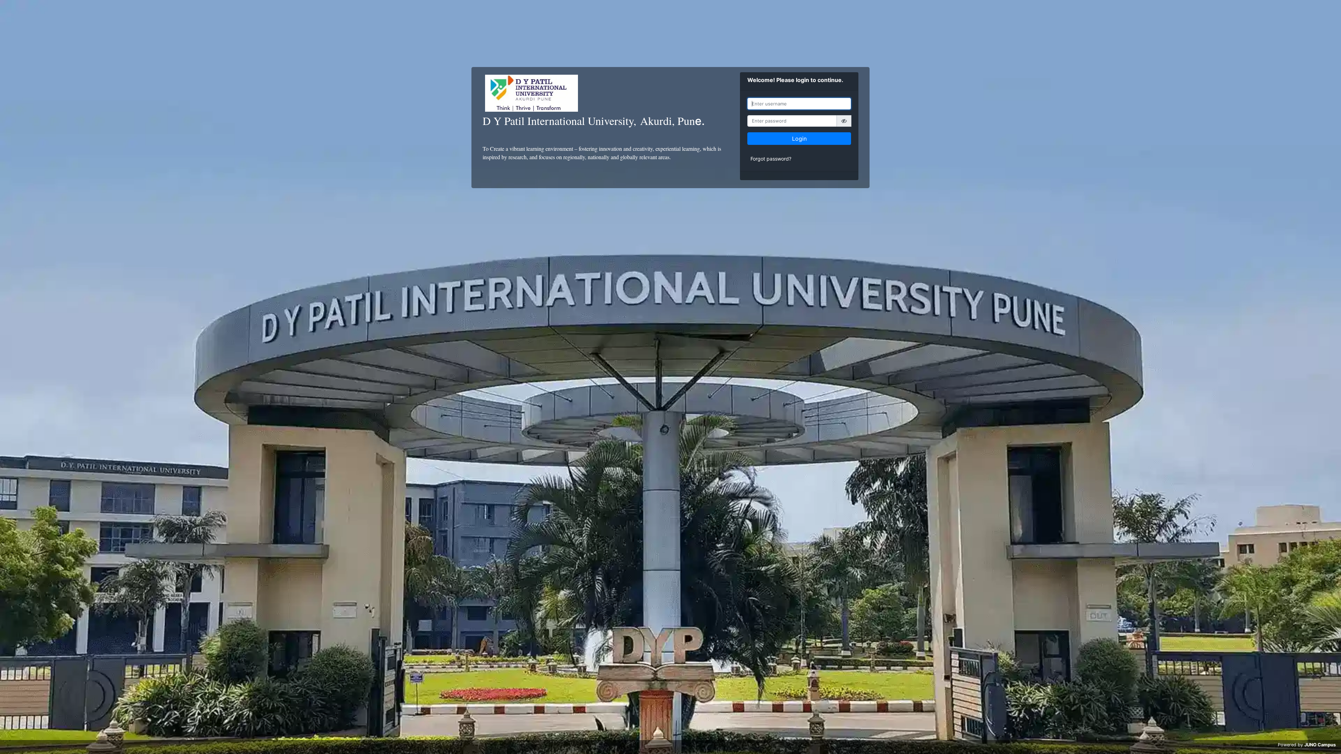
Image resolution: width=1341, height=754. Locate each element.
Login (799, 138)
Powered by (1307, 744)
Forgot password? (770, 159)
